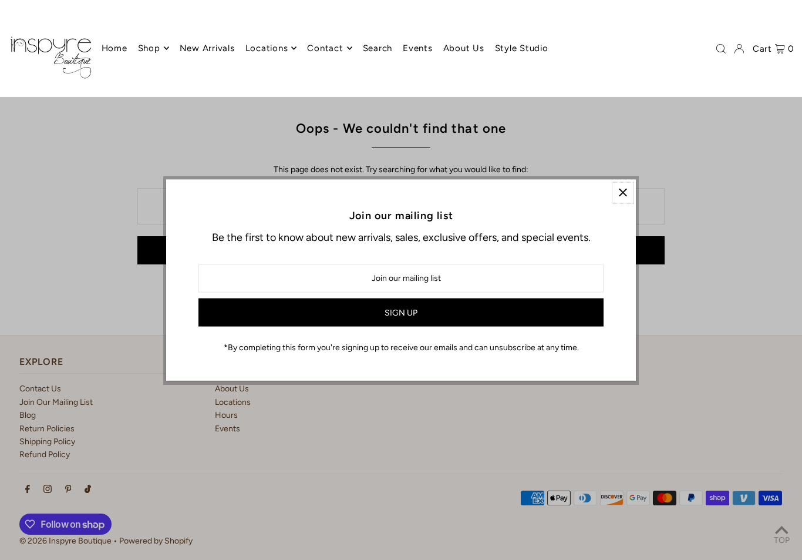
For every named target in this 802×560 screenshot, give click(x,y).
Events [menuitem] (418, 48)
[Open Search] (721, 48)
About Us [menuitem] (463, 48)
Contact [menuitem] (325, 48)
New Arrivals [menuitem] (207, 48)
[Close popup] (622, 192)
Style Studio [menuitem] (521, 48)
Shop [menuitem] (149, 48)
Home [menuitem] (114, 48)
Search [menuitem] (378, 48)
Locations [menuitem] (266, 48)
